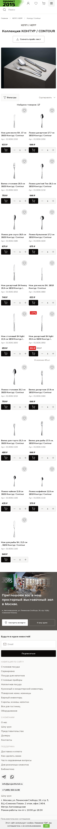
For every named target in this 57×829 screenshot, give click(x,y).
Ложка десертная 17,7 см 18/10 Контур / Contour (41, 134)
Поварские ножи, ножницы (16, 693)
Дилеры (5, 735)
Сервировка (8, 671)
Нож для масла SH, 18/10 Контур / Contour (41, 286)
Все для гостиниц (10, 706)
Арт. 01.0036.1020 (9, 190)
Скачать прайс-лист (30, 39)
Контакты (6, 740)
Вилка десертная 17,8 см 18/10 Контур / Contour (41, 391)
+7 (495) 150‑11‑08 (11, 790)
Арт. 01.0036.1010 (9, 396)
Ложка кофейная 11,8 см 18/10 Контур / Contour (41, 492)
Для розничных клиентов (15, 764)
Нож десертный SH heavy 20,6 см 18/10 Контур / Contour (14, 286)
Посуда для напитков (13, 675)
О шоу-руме (42, 623)
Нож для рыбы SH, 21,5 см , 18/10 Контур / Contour (14, 543)
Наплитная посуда (11, 684)
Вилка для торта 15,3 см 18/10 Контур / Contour (13, 441)
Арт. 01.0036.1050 (37, 139)
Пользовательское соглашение (15, 819)
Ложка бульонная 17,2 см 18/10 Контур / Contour (41, 235)
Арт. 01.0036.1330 (9, 139)
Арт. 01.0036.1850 (37, 342)
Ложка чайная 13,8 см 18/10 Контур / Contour (12, 492)
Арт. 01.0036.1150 (37, 447)
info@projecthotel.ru (12, 784)
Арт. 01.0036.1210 (37, 190)
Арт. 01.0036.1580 (9, 241)
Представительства (12, 731)
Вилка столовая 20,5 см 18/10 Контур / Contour (13, 185)
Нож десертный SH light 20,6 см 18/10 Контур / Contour (41, 337)
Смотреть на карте (16, 623)
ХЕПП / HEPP (17, 18)
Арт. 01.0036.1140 (9, 548)
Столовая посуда (10, 666)
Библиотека (7, 769)
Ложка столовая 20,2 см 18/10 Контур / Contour (13, 391)
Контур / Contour (34, 18)
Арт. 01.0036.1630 (37, 241)
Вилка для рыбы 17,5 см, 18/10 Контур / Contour (41, 441)
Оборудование (9, 710)
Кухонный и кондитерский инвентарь (22, 688)
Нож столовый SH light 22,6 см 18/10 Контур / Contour (12, 337)
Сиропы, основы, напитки (15, 702)
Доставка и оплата (11, 751)
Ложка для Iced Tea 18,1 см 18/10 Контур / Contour (42, 185)
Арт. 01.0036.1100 (9, 498)
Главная (4, 18)
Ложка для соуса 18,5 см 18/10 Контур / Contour (13, 235)
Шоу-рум (6, 795)
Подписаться (28, 653)
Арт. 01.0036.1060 (37, 396)
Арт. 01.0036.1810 (9, 292)
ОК (46, 826)
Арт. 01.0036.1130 (9, 447)
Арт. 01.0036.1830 (9, 342)
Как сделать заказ (11, 755)
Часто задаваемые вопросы (16, 760)
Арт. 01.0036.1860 (37, 292)
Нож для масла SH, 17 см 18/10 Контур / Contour (13, 134)
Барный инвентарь (11, 697)
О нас (4, 722)
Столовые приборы (11, 680)
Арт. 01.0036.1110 (37, 498)
